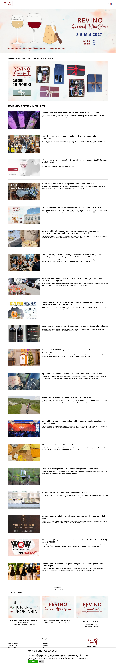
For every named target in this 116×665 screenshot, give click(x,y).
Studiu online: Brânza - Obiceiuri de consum (61, 445)
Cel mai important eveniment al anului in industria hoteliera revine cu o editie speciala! (73, 422)
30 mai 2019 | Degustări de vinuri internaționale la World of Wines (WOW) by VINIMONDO (74, 541)
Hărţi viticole (11, 641)
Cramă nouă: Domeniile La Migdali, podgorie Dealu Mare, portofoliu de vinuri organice (73, 565)
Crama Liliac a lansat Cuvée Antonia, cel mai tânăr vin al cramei (70, 112)
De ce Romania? (13, 643)
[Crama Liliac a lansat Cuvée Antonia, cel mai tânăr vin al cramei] (24, 120)
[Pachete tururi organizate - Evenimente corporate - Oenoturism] (24, 476)
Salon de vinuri (12, 645)
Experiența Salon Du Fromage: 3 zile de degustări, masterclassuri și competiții (72, 137)
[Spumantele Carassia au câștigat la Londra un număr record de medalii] (24, 381)
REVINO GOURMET (92, 622)
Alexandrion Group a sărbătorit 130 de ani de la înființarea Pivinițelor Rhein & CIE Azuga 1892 (72, 280)
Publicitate (45, 643)
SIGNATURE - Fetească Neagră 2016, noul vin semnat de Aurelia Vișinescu (75, 326)
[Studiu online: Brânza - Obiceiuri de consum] (24, 452)
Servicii (44, 647)
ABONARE (108, 656)
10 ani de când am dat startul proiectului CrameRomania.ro (68, 184)
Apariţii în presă (46, 639)
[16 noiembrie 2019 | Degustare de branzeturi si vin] (24, 500)
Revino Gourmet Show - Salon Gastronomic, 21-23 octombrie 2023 (71, 207)
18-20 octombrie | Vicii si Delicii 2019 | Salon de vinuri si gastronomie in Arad (74, 517)
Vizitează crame (13, 639)
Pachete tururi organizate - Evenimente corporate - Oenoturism (70, 469)
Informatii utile (12, 647)
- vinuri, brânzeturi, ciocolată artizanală (30, 58)
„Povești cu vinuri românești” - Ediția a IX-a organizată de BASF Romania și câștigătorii (74, 161)
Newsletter (45, 645)
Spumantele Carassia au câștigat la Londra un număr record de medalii (73, 374)
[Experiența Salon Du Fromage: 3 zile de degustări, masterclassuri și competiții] (24, 143)
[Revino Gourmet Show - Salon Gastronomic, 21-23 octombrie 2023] (24, 215)
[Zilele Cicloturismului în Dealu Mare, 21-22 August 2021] (24, 405)
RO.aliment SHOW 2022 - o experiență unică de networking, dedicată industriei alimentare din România (72, 303)
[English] (111, 4)
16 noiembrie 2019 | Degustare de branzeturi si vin (64, 492)
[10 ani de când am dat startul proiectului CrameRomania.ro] (24, 191)
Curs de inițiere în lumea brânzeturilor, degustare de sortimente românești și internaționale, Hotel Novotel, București (70, 232)
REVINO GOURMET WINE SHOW (58, 620)
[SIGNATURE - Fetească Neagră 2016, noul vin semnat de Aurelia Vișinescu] (24, 333)
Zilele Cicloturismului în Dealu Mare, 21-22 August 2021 (66, 397)
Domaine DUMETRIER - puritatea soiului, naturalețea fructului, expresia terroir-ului (73, 351)
